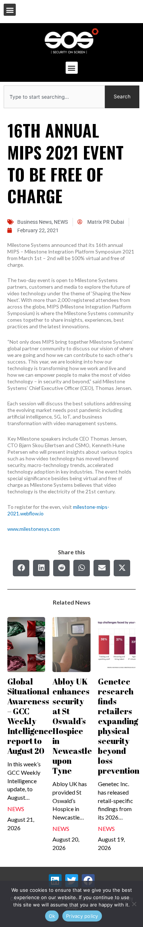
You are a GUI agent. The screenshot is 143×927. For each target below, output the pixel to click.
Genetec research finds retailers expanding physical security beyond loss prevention (118, 726)
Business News (34, 222)
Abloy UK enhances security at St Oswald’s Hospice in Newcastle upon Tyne (72, 726)
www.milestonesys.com (33, 529)
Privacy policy (82, 916)
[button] (10, 10)
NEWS (61, 222)
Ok (52, 916)
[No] (134, 904)
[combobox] (54, 96)
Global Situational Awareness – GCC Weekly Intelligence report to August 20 (30, 716)
